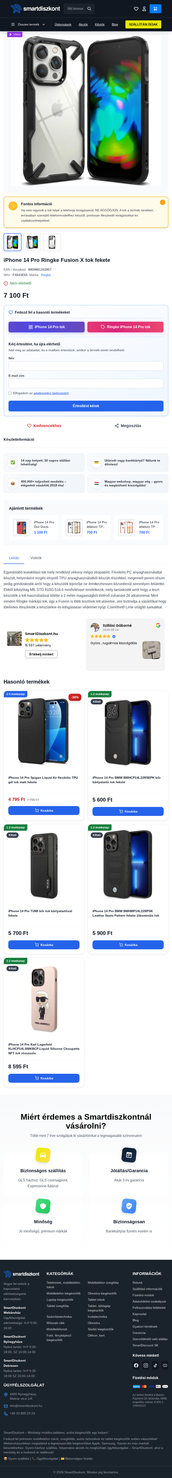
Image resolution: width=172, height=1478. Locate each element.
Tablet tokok (96, 1299)
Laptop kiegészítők (60, 1299)
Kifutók (100, 24)
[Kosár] (155, 8)
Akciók (83, 24)
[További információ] (162, 202)
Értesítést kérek (86, 406)
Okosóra (94, 1323)
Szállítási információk (147, 1289)
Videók (36, 558)
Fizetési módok (143, 1295)
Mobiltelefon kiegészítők (64, 1293)
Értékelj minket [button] (41, 654)
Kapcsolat (139, 1314)
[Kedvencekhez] (76, 763)
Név (11, 358)
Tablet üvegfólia (58, 1306)
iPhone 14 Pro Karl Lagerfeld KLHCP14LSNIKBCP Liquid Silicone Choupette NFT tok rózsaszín (44, 1049)
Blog (115, 24)
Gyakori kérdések (145, 1326)
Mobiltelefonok (57, 1329)
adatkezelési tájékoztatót (51, 393)
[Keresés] (89, 8)
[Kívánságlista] (136, 8)
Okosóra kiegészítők (102, 1293)
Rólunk (137, 1282)
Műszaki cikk (55, 1323)
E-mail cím (16, 375)
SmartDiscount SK (145, 1345)
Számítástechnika (59, 1316)
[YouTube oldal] (164, 1365)
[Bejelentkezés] (144, 8)
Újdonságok (63, 24)
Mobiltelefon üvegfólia (103, 1282)
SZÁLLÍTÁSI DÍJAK (143, 24)
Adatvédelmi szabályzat (149, 1301)
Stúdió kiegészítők (101, 1329)
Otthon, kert (96, 1335)
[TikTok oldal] (155, 1365)
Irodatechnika (97, 1316)
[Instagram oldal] (145, 1365)
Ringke (46, 275)
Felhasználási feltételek (149, 1307)
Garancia (139, 1333)
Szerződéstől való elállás (150, 1339)
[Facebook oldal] (136, 1365)
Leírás (14, 558)
